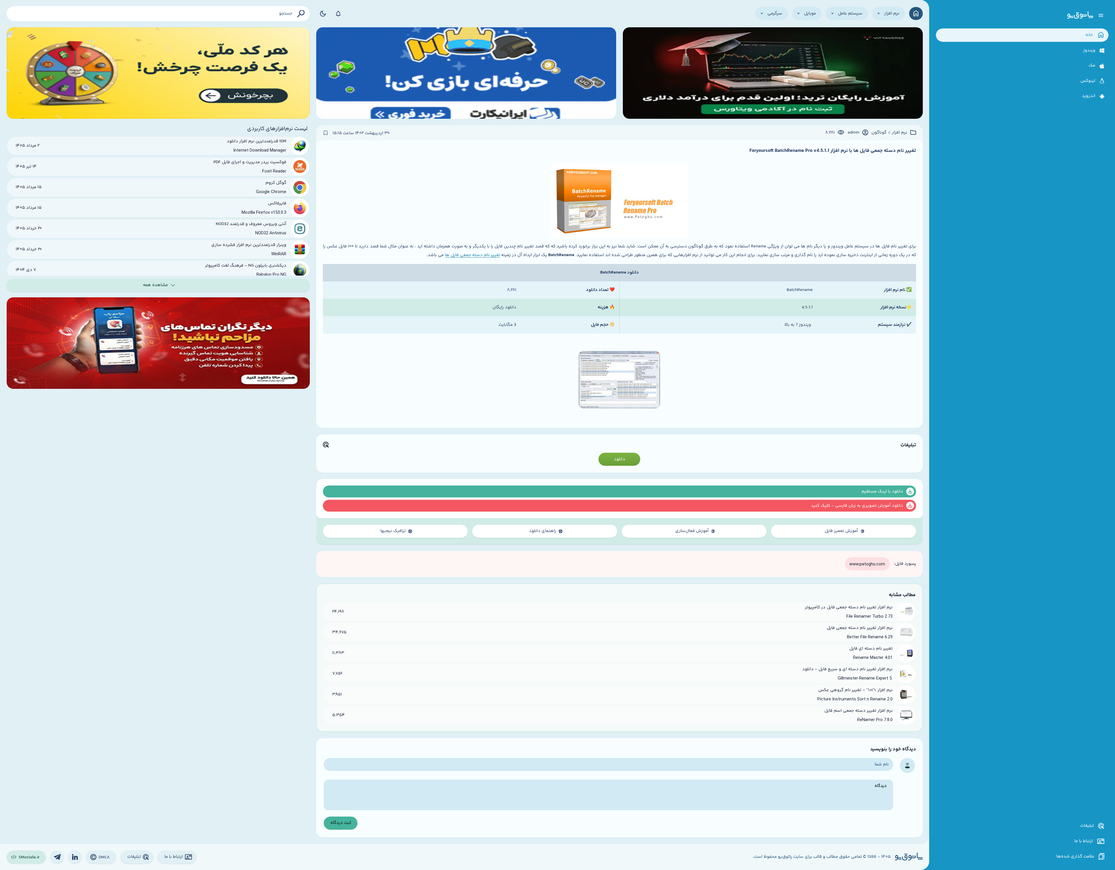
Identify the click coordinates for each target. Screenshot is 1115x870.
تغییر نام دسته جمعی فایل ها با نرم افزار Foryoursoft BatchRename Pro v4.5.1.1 (832, 150)
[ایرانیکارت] (466, 73)
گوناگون (878, 133)
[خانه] (916, 13)
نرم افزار (899, 133)
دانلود (619, 459)
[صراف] (158, 73)
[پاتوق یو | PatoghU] (1080, 15)
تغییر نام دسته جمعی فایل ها (472, 255)
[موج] (773, 73)
